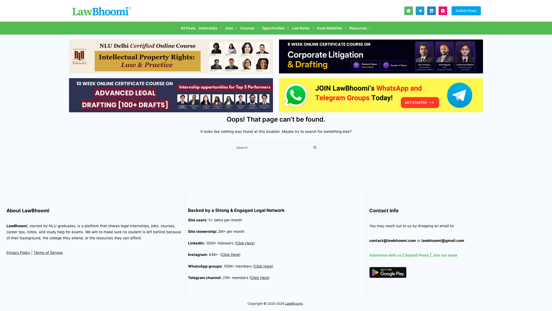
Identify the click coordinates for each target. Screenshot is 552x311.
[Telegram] (420, 10)
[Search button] (315, 147)
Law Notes (301, 28)
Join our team (445, 255)
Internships (208, 28)
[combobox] (272, 147)
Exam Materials (329, 28)
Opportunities (273, 28)
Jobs (229, 28)
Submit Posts (466, 11)
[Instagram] (443, 10)
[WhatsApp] (408, 10)
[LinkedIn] (431, 10)
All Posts (188, 28)
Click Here (230, 254)
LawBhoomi (16, 226)
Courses (247, 28)
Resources (358, 28)
